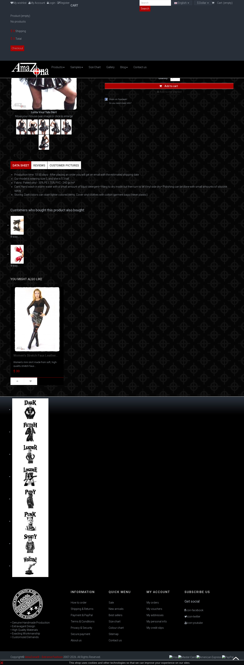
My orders (153, 602)
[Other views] (14, 154)
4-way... (14, 236)
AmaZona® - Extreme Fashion (44, 657)
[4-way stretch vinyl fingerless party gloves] (17, 254)
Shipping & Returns (82, 608)
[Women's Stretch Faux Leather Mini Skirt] (37, 319)
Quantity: (163, 78)
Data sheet (21, 165)
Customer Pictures (64, 165)
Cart (75, 5)
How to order (79, 602)
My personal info (157, 621)
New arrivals (116, 608)
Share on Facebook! (118, 99)
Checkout (17, 48)
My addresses (155, 615)
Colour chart (116, 627)
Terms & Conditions (83, 621)
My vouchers (154, 608)
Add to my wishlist (170, 91)
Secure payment (80, 634)
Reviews (39, 165)
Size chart (114, 621)
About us (76, 640)
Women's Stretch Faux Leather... (35, 355)
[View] (17, 381)
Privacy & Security (81, 627)
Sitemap (114, 634)
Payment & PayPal (82, 615)
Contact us (115, 640)
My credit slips (155, 627)
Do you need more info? (120, 103)
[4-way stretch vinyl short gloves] (17, 225)
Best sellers (115, 615)
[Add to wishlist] (30, 381)
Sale (111, 602)
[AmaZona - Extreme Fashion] (29, 69)
